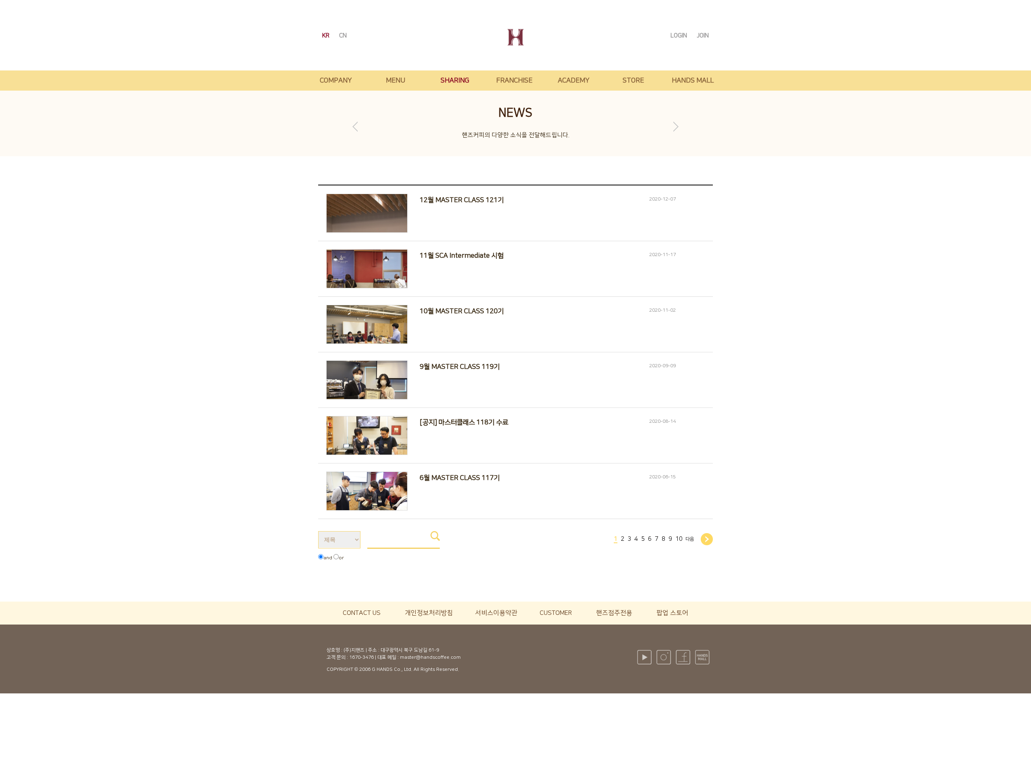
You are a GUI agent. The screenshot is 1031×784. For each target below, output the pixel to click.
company (336, 80)
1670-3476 (361, 657)
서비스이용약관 (496, 612)
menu (395, 80)
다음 (689, 539)
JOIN (703, 35)
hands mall (693, 80)
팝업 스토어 (672, 612)
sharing (455, 80)
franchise (514, 80)
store (633, 80)
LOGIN (680, 35)
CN (343, 35)
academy (574, 80)
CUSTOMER (556, 612)
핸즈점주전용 (614, 612)
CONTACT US (362, 612)
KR (326, 35)
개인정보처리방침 (429, 612)
